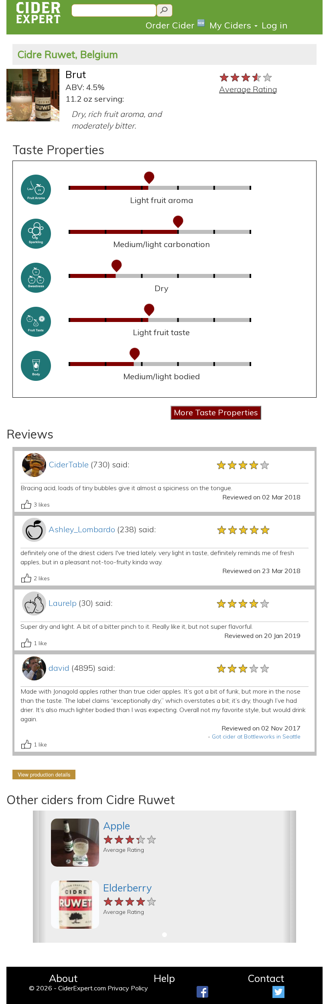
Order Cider (175, 24)
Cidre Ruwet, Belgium (67, 54)
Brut (75, 74)
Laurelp (63, 603)
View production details (44, 774)
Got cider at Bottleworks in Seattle (256, 736)
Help (164, 978)
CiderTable (69, 464)
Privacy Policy (128, 988)
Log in (274, 25)
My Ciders (231, 25)
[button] (39, 877)
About (63, 978)
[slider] (246, 76)
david (59, 668)
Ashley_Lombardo (82, 529)
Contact (266, 978)
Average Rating (248, 89)
